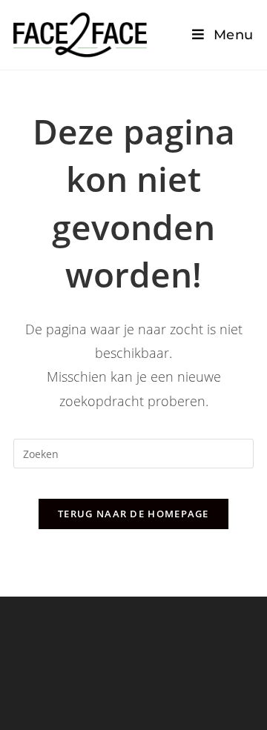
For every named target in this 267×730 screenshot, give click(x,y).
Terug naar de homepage (133, 513)
